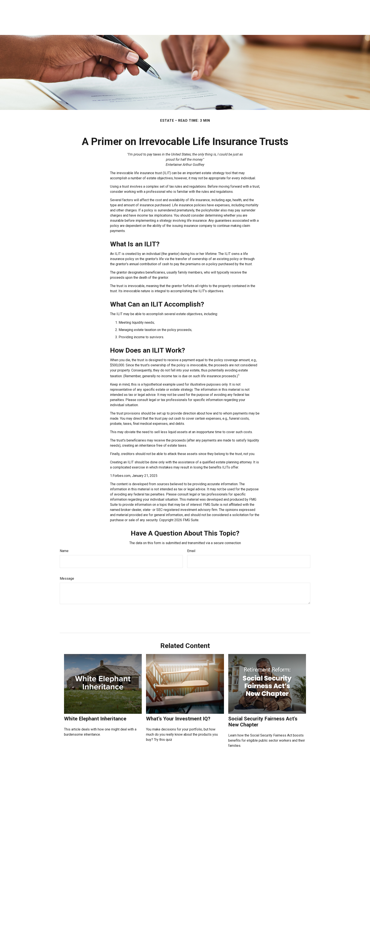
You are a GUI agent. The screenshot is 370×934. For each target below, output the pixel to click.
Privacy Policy (262, 4)
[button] (182, 21)
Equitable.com (236, 4)
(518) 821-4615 (77, 892)
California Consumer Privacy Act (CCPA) (258, 921)
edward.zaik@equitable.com (77, 916)
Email (191, 551)
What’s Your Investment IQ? (178, 719)
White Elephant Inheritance (95, 719)
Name (64, 551)
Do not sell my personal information (210, 925)
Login (299, 4)
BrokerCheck (214, 887)
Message (67, 578)
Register (283, 4)
